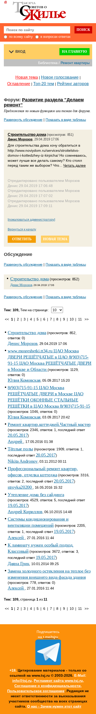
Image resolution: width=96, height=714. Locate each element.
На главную (74, 51)
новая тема (55, 239)
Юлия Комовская (24, 380)
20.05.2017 (18, 435)
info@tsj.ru (22, 681)
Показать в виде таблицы (66, 120)
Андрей (15, 441)
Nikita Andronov (23, 461)
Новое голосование (60, 77)
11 (80, 319)
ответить (21, 239)
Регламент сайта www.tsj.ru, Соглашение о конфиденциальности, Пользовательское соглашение (45, 686)
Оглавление (18, 84)
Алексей (16, 537)
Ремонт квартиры (75, 63)
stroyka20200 (20, 487)
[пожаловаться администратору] (31, 219)
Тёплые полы (20, 448)
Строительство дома (27, 134)
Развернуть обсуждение (23, 120)
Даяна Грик (18, 563)
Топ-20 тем (43, 84)
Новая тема (26, 77)
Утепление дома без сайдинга (36, 494)
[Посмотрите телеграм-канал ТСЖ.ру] (48, 664)
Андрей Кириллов (25, 511)
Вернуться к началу (22, 229)
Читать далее (74, 165)
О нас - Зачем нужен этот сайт (54, 706)
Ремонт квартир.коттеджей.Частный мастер (49, 424)
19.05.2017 (18, 505)
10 (71, 319)
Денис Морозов (20, 139)
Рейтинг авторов (73, 84)
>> (86, 319)
